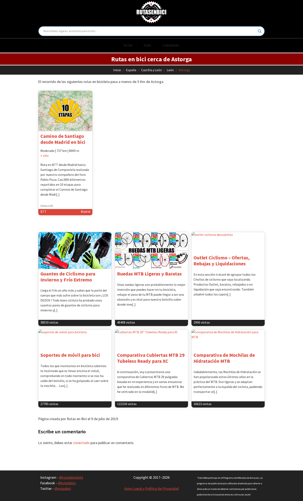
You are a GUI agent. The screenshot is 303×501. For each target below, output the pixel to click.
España (131, 70)
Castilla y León (151, 70)
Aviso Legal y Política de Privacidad (151, 488)
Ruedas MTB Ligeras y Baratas (149, 274)
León (170, 70)
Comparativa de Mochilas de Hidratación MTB (224, 358)
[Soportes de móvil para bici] (75, 340)
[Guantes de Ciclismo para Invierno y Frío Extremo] (75, 250)
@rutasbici (63, 488)
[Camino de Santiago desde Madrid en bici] (65, 111)
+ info (44, 156)
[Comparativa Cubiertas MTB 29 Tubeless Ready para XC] (151, 340)
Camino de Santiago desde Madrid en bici (62, 139)
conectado (81, 442)
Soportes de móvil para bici (70, 355)
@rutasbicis (67, 483)
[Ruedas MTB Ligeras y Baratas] (151, 250)
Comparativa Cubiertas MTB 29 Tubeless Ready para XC (151, 358)
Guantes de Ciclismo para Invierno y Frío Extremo (67, 277)
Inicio (117, 70)
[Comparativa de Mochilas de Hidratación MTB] (228, 340)
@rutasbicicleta (71, 477)
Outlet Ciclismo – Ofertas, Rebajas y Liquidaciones (222, 260)
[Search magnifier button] (260, 31)
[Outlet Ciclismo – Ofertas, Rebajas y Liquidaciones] (228, 242)
